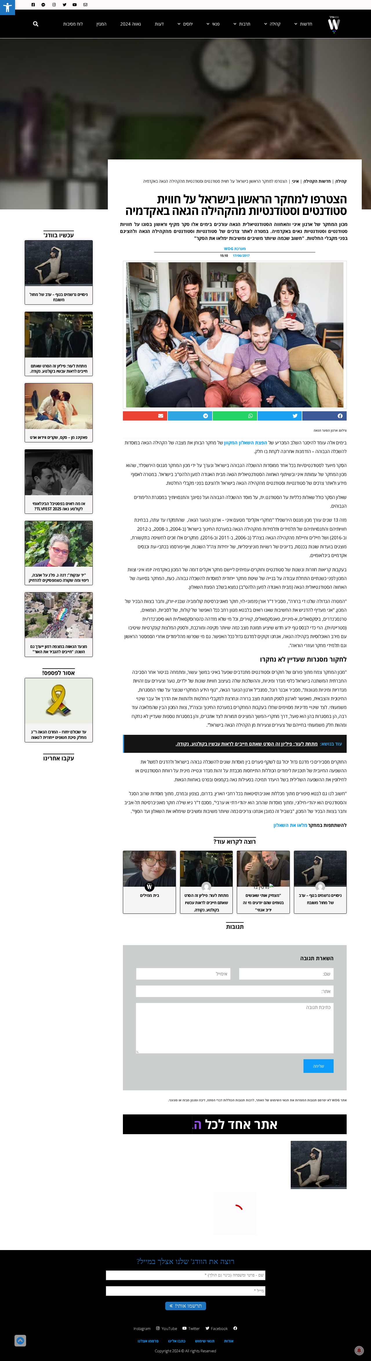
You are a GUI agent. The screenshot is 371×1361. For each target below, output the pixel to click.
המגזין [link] (101, 24)
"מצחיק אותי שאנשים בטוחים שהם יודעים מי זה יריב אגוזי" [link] (263, 903)
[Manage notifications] (359, 1350)
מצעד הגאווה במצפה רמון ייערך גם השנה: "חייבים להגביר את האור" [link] (58, 649)
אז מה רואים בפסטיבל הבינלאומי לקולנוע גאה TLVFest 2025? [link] (58, 506)
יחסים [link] (188, 24)
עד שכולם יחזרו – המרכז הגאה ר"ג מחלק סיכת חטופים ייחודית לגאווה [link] (58, 734)
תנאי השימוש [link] (279, 1100)
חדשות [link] (306, 24)
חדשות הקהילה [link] (317, 181)
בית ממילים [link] (149, 895)
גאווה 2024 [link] (130, 24)
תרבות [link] (244, 24)
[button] (35, 24)
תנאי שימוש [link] (204, 1341)
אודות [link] (228, 1341)
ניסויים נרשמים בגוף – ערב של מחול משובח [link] (59, 297)
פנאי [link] (216, 24)
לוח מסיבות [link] (73, 24)
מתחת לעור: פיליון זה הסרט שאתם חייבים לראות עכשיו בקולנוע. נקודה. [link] (206, 903)
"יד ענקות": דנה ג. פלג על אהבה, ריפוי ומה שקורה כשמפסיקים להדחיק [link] (59, 577)
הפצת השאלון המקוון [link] (245, 442)
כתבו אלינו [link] (177, 1341)
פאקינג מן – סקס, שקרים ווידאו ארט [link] (58, 437)
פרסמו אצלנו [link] (148, 1341)
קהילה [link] (275, 24)
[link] (7, 7)
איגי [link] (295, 181)
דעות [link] (159, 24)
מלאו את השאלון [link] (290, 825)
